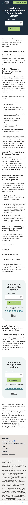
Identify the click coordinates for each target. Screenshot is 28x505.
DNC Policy (5, 451)
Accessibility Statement (8, 454)
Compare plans (13, 302)
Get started (13, 28)
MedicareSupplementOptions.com (11, 465)
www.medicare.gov (15, 500)
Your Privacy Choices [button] (7, 441)
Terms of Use (5, 449)
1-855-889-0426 (21, 2)
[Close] (25, 502)
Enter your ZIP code (10, 19)
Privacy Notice (5, 438)
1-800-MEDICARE (10, 498)
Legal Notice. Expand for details (11, 503)
